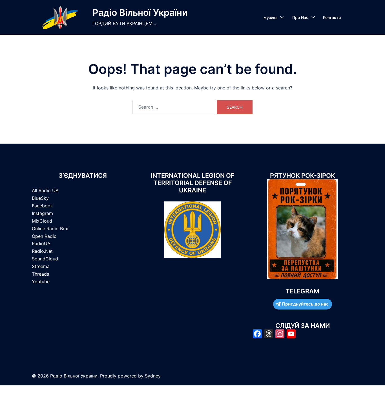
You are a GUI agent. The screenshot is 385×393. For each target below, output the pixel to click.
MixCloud (42, 221)
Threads (40, 274)
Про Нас (300, 17)
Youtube (41, 281)
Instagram (42, 213)
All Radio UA (45, 190)
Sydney (153, 376)
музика (271, 17)
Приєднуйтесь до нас (305, 304)
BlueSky (40, 198)
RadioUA (41, 243)
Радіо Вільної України (139, 12)
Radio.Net (42, 251)
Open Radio (44, 236)
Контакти (332, 17)
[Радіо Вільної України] (60, 17)
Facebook (42, 205)
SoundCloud (45, 259)
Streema (41, 266)
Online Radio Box (50, 228)
